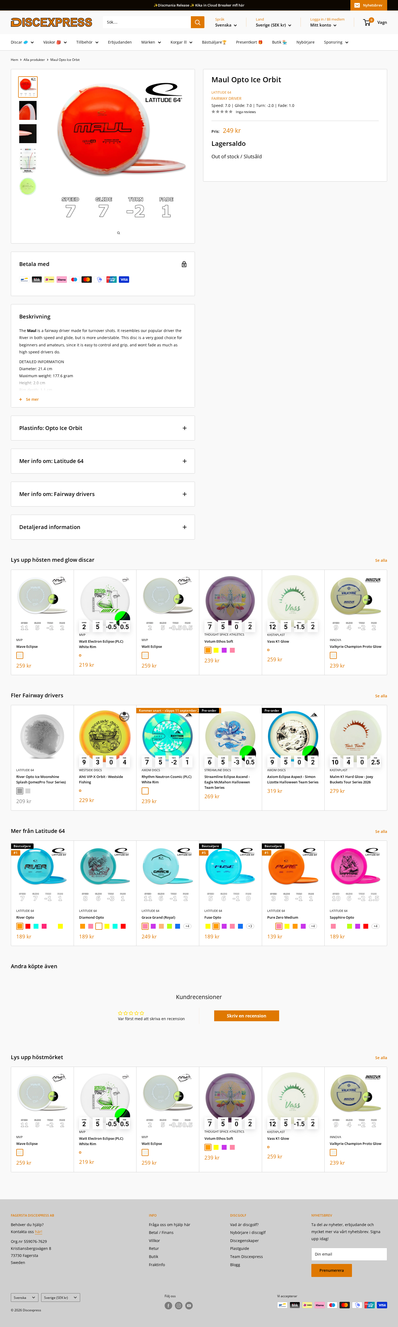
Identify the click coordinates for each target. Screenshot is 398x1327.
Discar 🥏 (19, 42)
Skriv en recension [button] (246, 1016)
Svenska (20, 1297)
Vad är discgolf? (244, 1224)
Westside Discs (90, 770)
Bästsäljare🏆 (214, 42)
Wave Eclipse (27, 646)
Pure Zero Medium (282, 917)
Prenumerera (331, 1270)
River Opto (25, 917)
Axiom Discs (151, 770)
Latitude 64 (221, 92)
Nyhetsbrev (372, 5)
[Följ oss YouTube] (189, 1305)
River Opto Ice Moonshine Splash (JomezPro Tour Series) (41, 779)
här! (38, 1231)
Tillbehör (84, 42)
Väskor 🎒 (52, 42)
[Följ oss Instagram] (178, 1305)
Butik (153, 1256)
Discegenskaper (244, 1240)
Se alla (381, 560)
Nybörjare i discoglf (248, 1232)
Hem (14, 59)
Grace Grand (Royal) (158, 917)
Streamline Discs (217, 770)
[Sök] (197, 22)
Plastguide (239, 1248)
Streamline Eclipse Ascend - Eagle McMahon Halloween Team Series (227, 782)
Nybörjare (305, 42)
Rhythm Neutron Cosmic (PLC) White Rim (166, 779)
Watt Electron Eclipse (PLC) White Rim (101, 644)
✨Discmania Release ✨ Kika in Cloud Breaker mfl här (199, 5)
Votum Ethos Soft (218, 641)
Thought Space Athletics (224, 634)
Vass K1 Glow (278, 641)
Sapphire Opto (342, 917)
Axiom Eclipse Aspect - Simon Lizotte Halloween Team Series (292, 779)
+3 (250, 926)
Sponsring (333, 42)
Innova (335, 640)
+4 (187, 926)
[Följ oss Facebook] (168, 1305)
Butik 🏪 (279, 42)
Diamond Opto (91, 917)
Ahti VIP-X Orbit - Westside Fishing (101, 779)
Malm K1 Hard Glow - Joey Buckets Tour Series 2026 (351, 779)
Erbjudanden (120, 42)
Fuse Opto (212, 917)
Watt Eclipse (152, 646)
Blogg (235, 1264)
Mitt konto (321, 25)
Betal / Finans (161, 1232)
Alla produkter (34, 59)
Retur (154, 1248)
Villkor (154, 1240)
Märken (148, 42)
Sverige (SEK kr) (56, 1297)
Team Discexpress (246, 1256)
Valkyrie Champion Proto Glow (355, 646)
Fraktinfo (157, 1264)
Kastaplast (276, 634)
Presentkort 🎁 (249, 42)
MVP (19, 640)
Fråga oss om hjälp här (169, 1224)
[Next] (387, 622)
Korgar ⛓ (179, 42)
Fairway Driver (226, 98)
